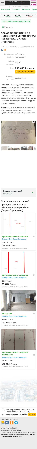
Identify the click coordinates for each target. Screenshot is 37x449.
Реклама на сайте (6, 432)
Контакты (19, 436)
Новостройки (5, 9)
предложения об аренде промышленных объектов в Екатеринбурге (15, 204)
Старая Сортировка (12, 210)
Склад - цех (7, 313)
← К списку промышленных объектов (16, 21)
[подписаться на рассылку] (3, 422)
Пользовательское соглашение (21, 432)
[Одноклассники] (5, 50)
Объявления (26, 9)
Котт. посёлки (16, 9)
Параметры (8, 27)
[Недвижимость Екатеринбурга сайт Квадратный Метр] (33, 3)
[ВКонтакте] (2, 50)
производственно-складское (15, 236)
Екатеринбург (7, 239)
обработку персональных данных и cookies (15, 413)
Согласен (32, 414)
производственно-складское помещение (15, 353)
